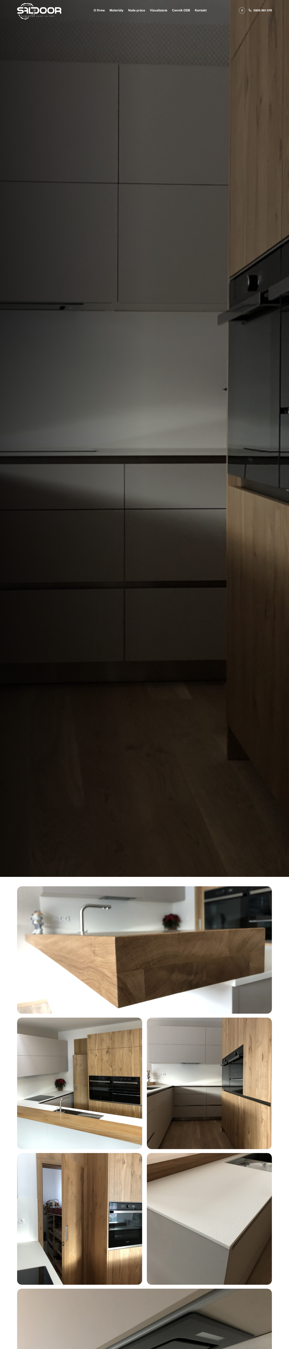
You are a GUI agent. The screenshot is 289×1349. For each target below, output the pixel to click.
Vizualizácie (158, 10)
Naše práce (136, 10)
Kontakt (201, 10)
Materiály (116, 10)
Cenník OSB (181, 10)
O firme (99, 10)
